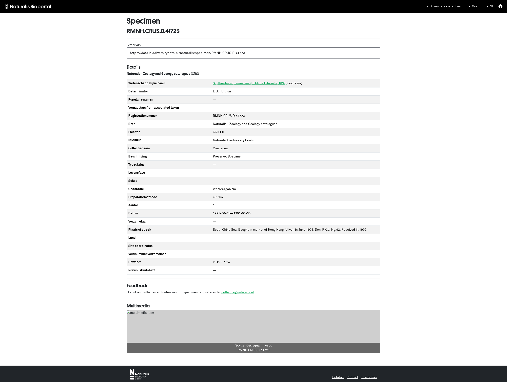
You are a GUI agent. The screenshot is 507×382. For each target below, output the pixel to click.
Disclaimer (369, 377)
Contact (352, 377)
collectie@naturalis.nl (237, 292)
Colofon (338, 377)
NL (492, 6)
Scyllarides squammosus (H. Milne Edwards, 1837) (250, 83)
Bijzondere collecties (445, 6)
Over (475, 6)
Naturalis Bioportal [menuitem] (30, 6)
